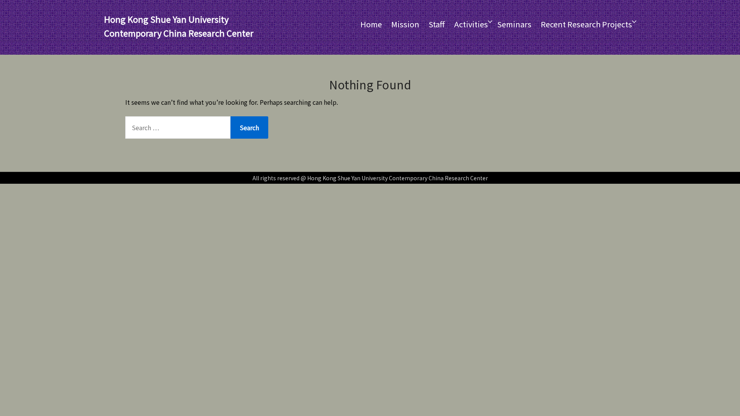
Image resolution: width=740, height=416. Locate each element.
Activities (471, 24)
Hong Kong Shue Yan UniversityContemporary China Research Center (179, 26)
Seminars (514, 24)
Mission (405, 24)
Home (371, 24)
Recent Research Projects (586, 24)
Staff (437, 24)
